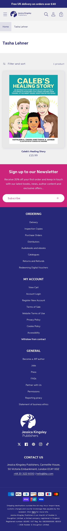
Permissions (34, 391)
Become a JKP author (34, 359)
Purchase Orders (33, 235)
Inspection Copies (34, 228)
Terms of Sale (33, 306)
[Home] (20, 14)
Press (33, 372)
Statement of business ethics (33, 404)
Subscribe (14, 198)
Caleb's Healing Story (33, 151)
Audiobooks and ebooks (33, 248)
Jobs (33, 365)
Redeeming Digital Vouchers (33, 267)
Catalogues (33, 254)
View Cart (34, 287)
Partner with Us (33, 385)
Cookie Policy (33, 326)
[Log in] (53, 14)
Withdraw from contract (33, 339)
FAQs (33, 378)
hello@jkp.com (44, 473)
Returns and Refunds (33, 261)
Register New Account (33, 300)
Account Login (33, 293)
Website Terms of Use (33, 313)
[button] (5, 14)
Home (6, 26)
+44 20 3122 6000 (24, 473)
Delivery (33, 222)
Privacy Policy (33, 319)
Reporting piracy (33, 397)
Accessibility (33, 332)
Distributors (33, 241)
